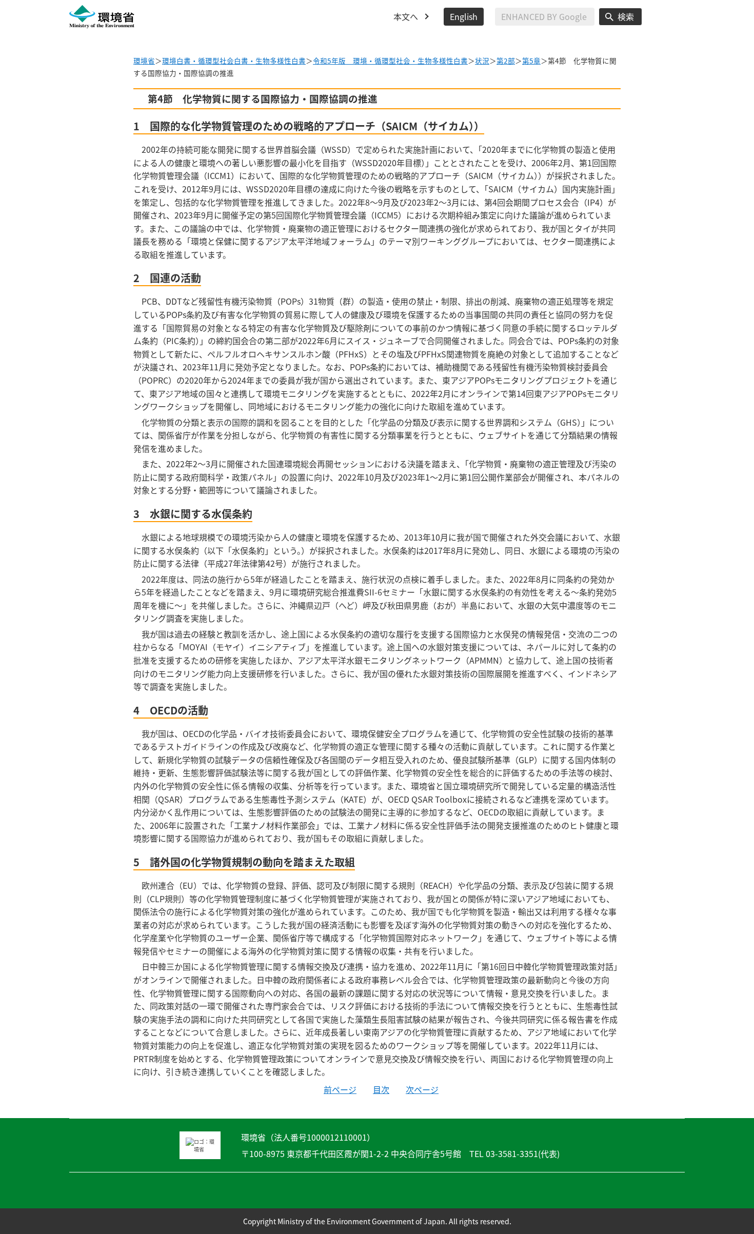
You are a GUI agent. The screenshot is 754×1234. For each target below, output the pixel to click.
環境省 (144, 60)
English (464, 16)
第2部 (506, 60)
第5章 (531, 60)
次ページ (422, 1089)
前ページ (340, 1089)
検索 (626, 16)
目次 (381, 1089)
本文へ (405, 16)
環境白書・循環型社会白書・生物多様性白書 (234, 60)
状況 (482, 60)
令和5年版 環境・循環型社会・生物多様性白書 (390, 60)
